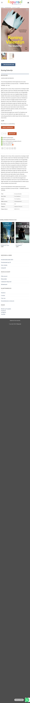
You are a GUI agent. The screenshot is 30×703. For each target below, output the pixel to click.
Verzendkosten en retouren (7, 301)
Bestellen (12, 133)
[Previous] (3, 30)
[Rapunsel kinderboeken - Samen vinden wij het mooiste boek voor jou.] (15, 2)
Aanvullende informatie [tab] (7, 78)
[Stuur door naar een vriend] (10, 148)
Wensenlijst (4, 279)
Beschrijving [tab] (4, 75)
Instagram (3, 312)
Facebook (3, 310)
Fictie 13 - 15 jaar (16, 7)
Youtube (3, 314)
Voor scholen (4, 265)
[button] (2, 2)
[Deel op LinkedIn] (15, 148)
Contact (3, 295)
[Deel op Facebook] (5, 148)
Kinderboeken (8, 7)
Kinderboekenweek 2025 (7, 259)
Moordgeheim (19, 245)
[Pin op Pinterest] (12, 148)
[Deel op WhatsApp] (2, 148)
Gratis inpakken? (7, 127)
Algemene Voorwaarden (15, 320)
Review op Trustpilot (6, 308)
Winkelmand (4, 284)
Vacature (3, 292)
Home (2, 7)
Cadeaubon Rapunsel (6, 281)
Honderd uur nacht (5, 245)
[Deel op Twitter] (7, 148)
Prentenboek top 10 (6, 262)
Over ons (3, 298)
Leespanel (3, 267)
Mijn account (4, 276)
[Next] (26, 30)
